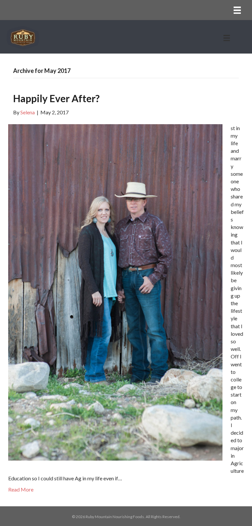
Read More (20, 489)
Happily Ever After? (56, 98)
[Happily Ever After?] (115, 291)
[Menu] (237, 10)
